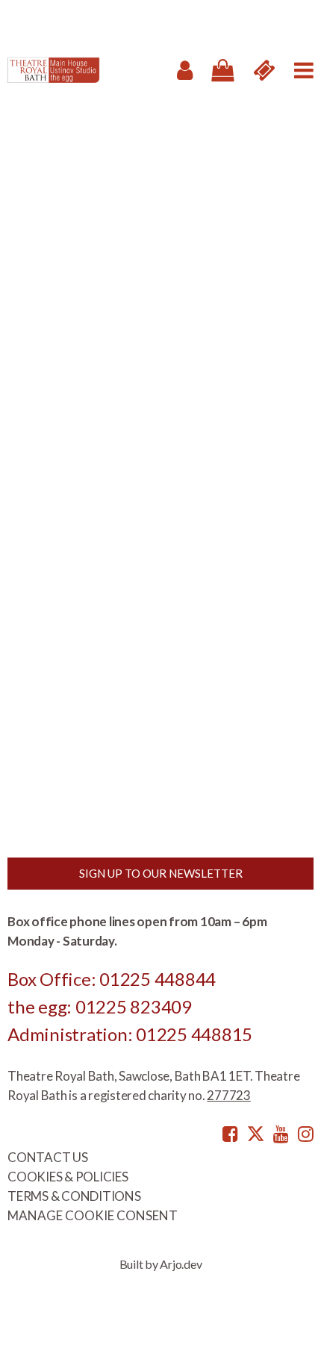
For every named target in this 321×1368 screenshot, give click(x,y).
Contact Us (47, 1157)
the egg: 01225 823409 (99, 1006)
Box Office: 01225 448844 (111, 979)
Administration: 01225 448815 (129, 1034)
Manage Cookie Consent (92, 1215)
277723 (229, 1095)
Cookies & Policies (67, 1176)
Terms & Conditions (74, 1196)
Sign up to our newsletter (161, 873)
